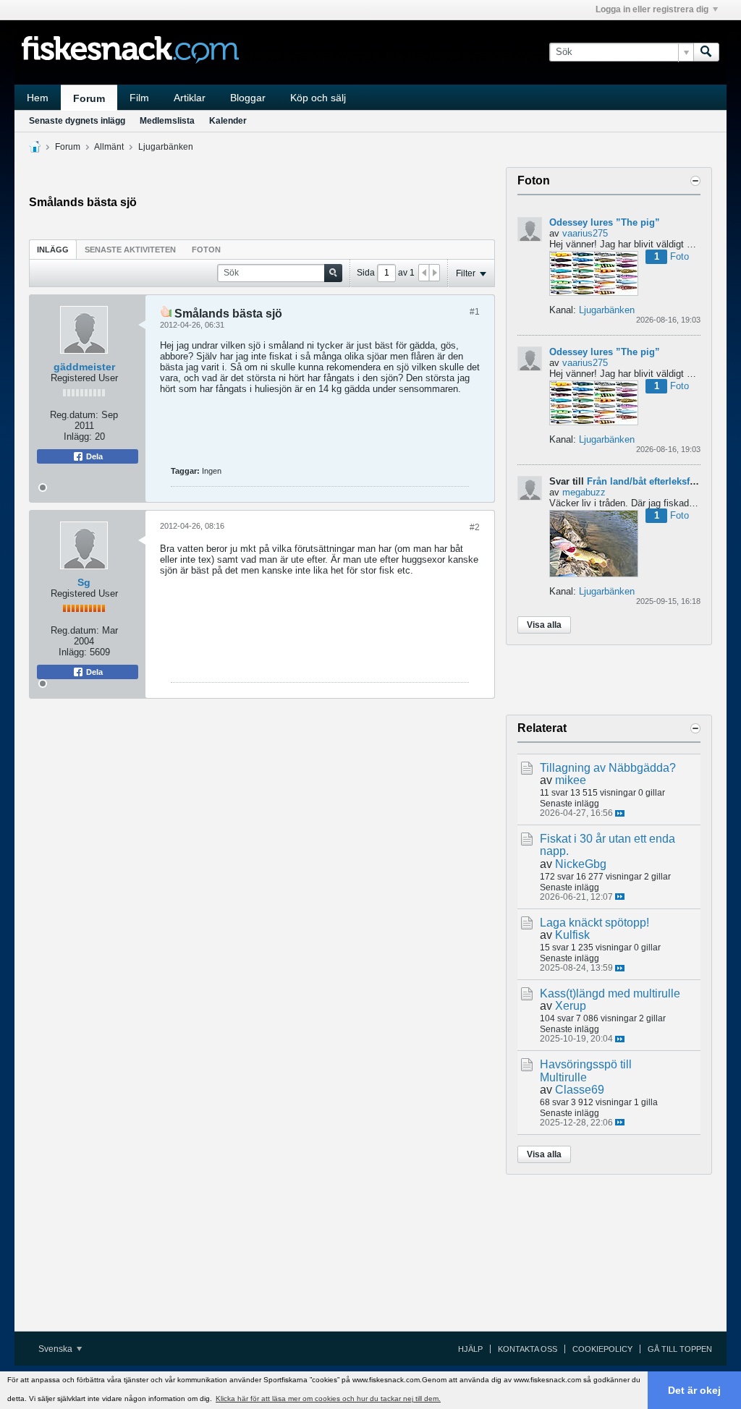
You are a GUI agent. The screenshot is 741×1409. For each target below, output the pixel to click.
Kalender (228, 121)
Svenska (56, 1349)
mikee (570, 780)
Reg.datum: (74, 414)
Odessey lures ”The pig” (604, 222)
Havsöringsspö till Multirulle (586, 1070)
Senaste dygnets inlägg (77, 121)
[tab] (53, 249)
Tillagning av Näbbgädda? (608, 768)
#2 (475, 527)
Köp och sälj (318, 97)
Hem (37, 97)
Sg (83, 582)
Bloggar (248, 97)
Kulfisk (572, 935)
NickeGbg (580, 864)
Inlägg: (78, 436)
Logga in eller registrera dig (652, 9)
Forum (89, 98)
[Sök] (706, 52)
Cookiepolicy (602, 1349)
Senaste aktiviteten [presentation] (130, 249)
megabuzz (584, 492)
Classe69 (579, 1090)
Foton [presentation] (206, 249)
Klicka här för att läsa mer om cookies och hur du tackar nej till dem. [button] (328, 1398)
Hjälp (470, 1349)
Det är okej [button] (694, 1390)
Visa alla (544, 625)
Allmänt (109, 147)
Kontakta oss (527, 1349)
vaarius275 (585, 233)
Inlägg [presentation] (53, 249)
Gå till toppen (680, 1349)
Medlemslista (167, 121)
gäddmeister (84, 367)
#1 (475, 312)
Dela (93, 456)
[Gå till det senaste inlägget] (619, 813)
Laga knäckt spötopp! (594, 922)
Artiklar (190, 97)
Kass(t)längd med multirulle (610, 993)
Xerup (570, 1006)
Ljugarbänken (165, 147)
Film (139, 97)
